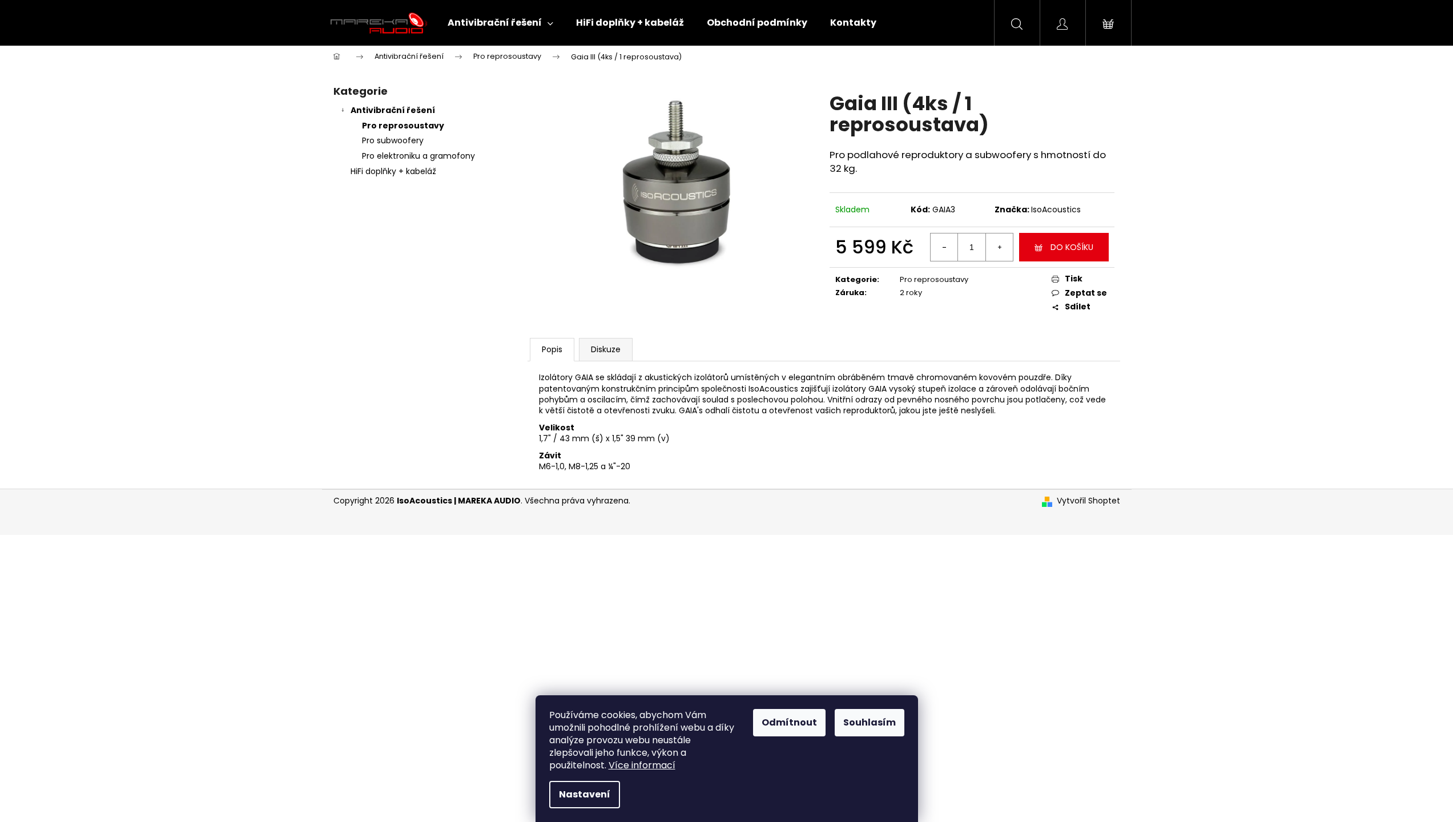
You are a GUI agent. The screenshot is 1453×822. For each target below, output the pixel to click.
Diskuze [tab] (606, 349)
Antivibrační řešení (393, 110)
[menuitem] (500, 23)
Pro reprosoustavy (403, 125)
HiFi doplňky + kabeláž (393, 171)
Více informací (642, 765)
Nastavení (584, 794)
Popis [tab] (552, 349)
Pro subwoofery (393, 140)
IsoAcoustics (1056, 209)
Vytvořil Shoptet (1088, 500)
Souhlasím (869, 722)
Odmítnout (789, 722)
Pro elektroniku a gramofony (418, 156)
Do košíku (1071, 247)
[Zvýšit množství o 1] (999, 247)
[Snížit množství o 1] (944, 247)
